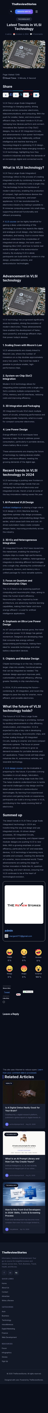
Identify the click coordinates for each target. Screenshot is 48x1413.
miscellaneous (7, 1324)
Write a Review (8, 1300)
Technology (6, 1320)
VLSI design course (14, 768)
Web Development (9, 1337)
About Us (5, 1288)
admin (9, 930)
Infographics (7, 1353)
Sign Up (5, 1361)
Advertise (5, 1296)
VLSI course (10, 221)
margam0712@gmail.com (20, 936)
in (10, 1273)
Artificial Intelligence (12, 507)
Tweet (7, 992)
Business (5, 1316)
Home (4, 1283)
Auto (3, 1311)
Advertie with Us (24, 11)
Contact (5, 1292)
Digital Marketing (8, 1329)
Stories (4, 1357)
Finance (5, 1333)
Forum (4, 1348)
